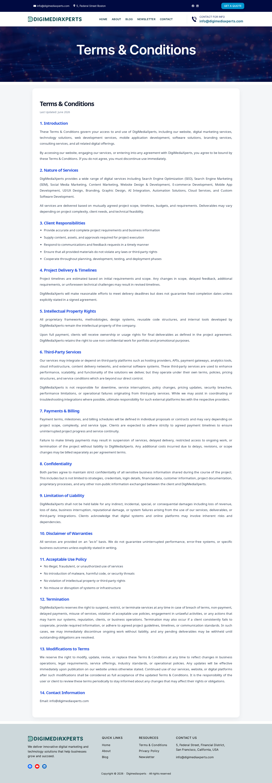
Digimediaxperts (136, 773)
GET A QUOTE (232, 5)
